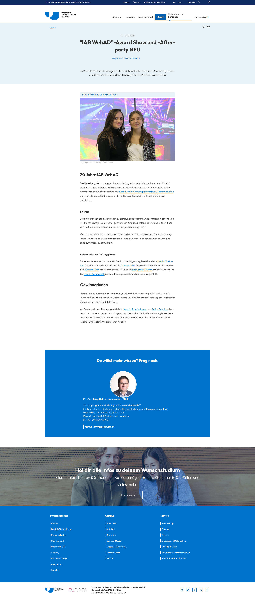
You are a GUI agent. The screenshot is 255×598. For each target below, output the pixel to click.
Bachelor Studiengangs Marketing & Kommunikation (146, 191)
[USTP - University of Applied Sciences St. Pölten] (61, 14)
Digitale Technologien (61, 529)
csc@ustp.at (121, 593)
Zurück (52, 27)
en (180, 2)
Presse (126, 2)
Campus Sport (113, 552)
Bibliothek (111, 535)
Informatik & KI (58, 546)
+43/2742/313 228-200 (104, 593)
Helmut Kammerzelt (94, 273)
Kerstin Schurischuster (135, 309)
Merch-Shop (167, 523)
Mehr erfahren (127, 495)
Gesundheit (56, 564)
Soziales (55, 570)
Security (55, 552)
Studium (117, 16)
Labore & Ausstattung (117, 546)
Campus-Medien (114, 541)
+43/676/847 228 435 (97, 419)
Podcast (165, 529)
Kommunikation (58, 535)
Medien (54, 523)
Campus (130, 16)
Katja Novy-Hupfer (142, 269)
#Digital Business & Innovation (126, 58)
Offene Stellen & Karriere (154, 2)
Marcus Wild (128, 265)
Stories (160, 16)
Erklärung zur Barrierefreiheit (176, 552)
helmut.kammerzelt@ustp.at (99, 426)
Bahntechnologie (59, 558)
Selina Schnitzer (160, 309)
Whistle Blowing (169, 546)
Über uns (136, 2)
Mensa (110, 558)
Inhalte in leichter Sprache (174, 558)
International (146, 16)
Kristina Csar (92, 269)
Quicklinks (192, 2)
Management (57, 541)
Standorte (111, 523)
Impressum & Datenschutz (174, 541)
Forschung (201, 16)
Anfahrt (110, 529)
